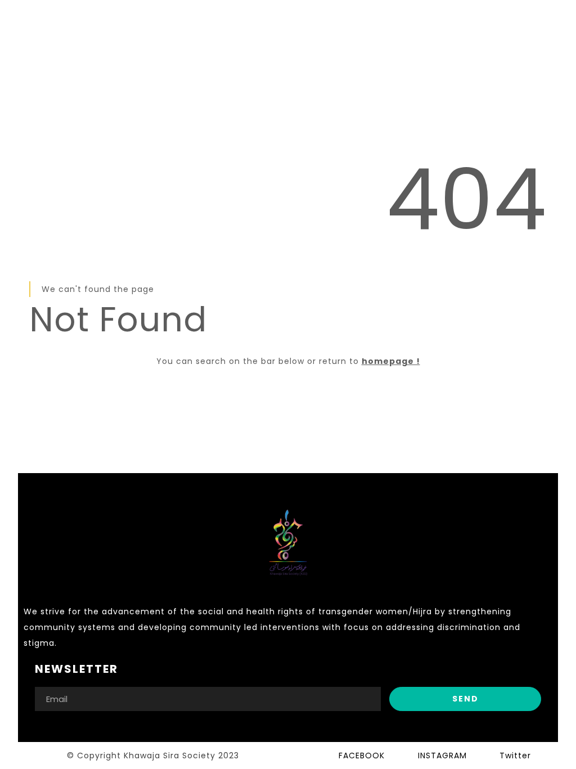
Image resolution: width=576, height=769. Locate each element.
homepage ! (391, 361)
